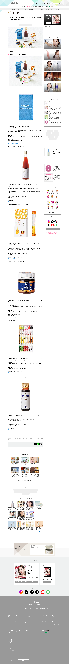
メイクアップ (27, 489)
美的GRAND (29, 24)
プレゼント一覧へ (52, 182)
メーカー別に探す (11, 649)
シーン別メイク (17, 617)
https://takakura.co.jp (12, 317)
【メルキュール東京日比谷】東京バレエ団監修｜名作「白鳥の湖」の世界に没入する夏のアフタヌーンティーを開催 (15, 476)
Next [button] (41, 467)
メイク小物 (10, 638)
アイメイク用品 (11, 635)
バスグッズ (10, 642)
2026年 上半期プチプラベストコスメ (55, 621)
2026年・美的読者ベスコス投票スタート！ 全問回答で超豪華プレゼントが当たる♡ (56, 177)
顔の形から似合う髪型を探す (29, 620)
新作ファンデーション (18, 620)
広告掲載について (57, 660)
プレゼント (22, 489)
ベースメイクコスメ (11, 634)
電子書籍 (47, 582)
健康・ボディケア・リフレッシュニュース (45, 621)
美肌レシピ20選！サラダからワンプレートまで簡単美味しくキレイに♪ (25, 475)
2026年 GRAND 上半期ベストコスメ (54, 624)
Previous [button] (9, 467)
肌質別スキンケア (10, 616)
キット (10, 644)
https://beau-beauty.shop (13, 143)
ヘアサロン (26, 622)
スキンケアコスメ (11, 633)
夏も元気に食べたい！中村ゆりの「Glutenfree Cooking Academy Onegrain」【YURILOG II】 (34, 466)
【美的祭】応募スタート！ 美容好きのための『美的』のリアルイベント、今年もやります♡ (56, 168)
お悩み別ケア (10, 617)
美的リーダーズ (18, 632)
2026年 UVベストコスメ (53, 620)
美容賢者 (17, 631)
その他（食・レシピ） (32, 9)
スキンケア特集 (10, 620)
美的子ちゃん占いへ (52, 212)
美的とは (40, 660)
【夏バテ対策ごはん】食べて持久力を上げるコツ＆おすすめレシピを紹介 (15, 464)
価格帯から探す (11, 651)
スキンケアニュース (30, 491)
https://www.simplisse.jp (12, 201)
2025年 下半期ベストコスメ (54, 617)
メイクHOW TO (17, 616)
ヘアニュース (27, 623)
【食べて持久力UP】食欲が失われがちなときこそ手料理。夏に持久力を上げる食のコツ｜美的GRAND (25, 466)
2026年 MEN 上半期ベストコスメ (54, 623)
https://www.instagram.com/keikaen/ (15, 372)
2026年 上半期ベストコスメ (54, 616)
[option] (16, 467)
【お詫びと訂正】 (49, 31)
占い (35, 491)
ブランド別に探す (11, 650)
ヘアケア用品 (10, 640)
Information (51, 660)
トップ (9, 9)
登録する (23, 660)
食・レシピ (25, 9)
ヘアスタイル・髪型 (27, 617)
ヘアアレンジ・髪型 (27, 616)
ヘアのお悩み (27, 621)
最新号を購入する (18, 581)
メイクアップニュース (34, 489)
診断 (20, 491)
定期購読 (26, 581)
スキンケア (24, 491)
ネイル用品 (10, 639)
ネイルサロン (36, 617)
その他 (10, 648)
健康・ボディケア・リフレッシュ (16, 9)
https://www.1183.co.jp (12, 258)
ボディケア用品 (11, 641)
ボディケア (43, 616)
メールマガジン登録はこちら (52, 229)
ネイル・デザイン (37, 616)
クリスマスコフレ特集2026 (12, 632)
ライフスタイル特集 (44, 620)
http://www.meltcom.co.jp (13, 429)
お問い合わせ (45, 660)
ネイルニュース (37, 620)
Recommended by (36, 531)
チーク (10, 643)
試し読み (33, 581)
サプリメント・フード (12, 647)
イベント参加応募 (16, 489)
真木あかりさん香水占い (25, 493)
